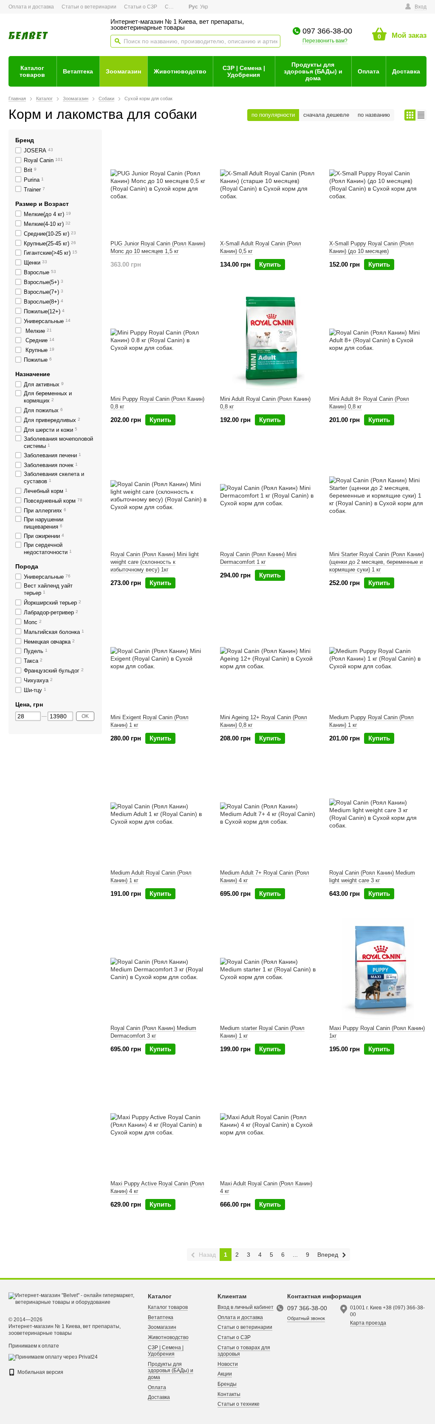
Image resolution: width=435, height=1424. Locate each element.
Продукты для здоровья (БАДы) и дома (313, 71)
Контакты (229, 1394)
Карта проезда (368, 1323)
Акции (225, 1374)
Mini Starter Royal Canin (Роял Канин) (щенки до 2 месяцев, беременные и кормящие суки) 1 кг (376, 562)
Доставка (406, 71)
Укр (204, 7)
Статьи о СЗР (140, 7)
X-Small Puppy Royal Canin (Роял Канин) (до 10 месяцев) (371, 247)
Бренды (227, 1384)
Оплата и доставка (31, 7)
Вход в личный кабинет (246, 1307)
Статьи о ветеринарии (89, 7)
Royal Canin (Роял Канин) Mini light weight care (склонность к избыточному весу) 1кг (154, 562)
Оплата (368, 71)
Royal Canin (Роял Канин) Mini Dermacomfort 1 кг (258, 558)
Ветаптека (78, 71)
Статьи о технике (239, 1404)
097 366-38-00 (327, 31)
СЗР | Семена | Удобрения (244, 71)
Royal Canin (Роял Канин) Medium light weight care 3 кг (372, 877)
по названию (374, 115)
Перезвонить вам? (324, 41)
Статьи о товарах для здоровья (244, 1351)
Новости (228, 1364)
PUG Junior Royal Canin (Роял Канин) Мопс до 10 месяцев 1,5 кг (157, 247)
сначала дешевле (326, 115)
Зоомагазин (123, 71)
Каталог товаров (32, 71)
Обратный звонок (306, 1318)
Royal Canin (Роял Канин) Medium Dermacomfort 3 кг (153, 1032)
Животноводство (180, 71)
